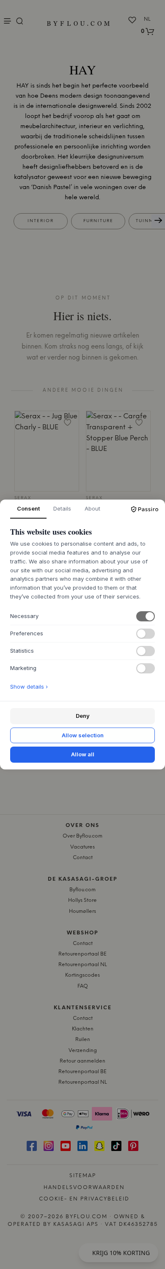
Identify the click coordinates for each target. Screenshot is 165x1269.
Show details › (29, 686)
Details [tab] (62, 508)
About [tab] (92, 508)
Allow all (82, 754)
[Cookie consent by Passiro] (144, 509)
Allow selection (83, 735)
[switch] (145, 616)
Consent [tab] (28, 508)
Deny (83, 715)
